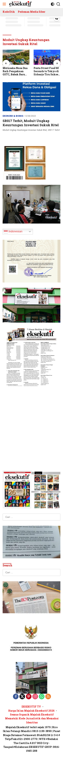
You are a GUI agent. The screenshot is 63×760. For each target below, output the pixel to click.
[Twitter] (22, 697)
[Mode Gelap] (53, 4)
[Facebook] (16, 697)
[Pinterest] (28, 697)
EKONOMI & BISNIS (13, 116)
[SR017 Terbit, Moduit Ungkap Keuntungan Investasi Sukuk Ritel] (31, 96)
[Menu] (5, 4)
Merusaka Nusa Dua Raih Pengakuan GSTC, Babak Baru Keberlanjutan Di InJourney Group (15, 71)
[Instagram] (35, 697)
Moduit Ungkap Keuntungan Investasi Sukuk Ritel (25, 130)
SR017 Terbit (54, 130)
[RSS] (48, 697)
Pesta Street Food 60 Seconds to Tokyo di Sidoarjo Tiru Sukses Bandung (46, 71)
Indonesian (15, 231)
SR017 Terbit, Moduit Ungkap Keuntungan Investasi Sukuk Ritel (31, 123)
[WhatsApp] (41, 697)
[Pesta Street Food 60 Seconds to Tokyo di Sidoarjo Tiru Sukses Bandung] (47, 57)
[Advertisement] (31, 423)
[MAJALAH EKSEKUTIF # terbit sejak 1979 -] (31, 677)
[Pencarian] (58, 4)
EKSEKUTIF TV (31, 706)
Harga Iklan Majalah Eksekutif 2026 (31, 710)
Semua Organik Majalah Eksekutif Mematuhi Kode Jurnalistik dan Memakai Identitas (32, 718)
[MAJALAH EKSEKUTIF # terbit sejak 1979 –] (20, 4)
